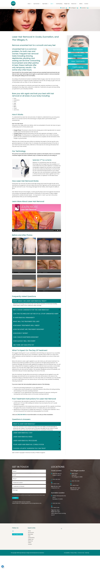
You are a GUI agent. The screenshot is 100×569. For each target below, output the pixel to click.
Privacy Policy (32, 495)
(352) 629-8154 (21, 414)
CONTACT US (78, 72)
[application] (31, 3)
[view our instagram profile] (11, 8)
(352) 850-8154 (56, 503)
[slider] (35, 230)
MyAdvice (42, 552)
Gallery (29, 542)
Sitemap (87, 552)
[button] (36, 218)
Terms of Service (40, 495)
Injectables (30, 534)
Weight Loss (30, 539)
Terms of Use (81, 552)
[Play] (13, 230)
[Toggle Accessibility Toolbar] (2, 566)
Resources (30, 541)
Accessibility (67, 552)
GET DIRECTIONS (17, 534)
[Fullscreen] (59, 230)
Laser (29, 536)
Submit (15, 498)
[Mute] (57, 230)
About (29, 531)
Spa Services (31, 532)
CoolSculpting (31, 537)
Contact (30, 544)
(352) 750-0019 (75, 481)
